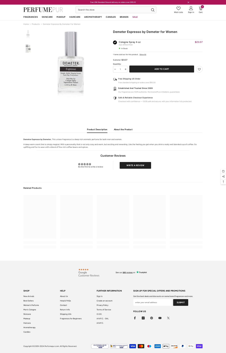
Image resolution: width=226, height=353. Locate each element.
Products (36, 24)
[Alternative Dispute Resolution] (119, 346)
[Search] (116, 9)
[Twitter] (168, 318)
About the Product (123, 129)
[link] (39, 242)
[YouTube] (160, 318)
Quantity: (117, 64)
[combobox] (112, 10)
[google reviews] (88, 272)
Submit (181, 302)
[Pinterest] (151, 318)
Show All (143, 54)
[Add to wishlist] (199, 69)
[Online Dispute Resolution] (100, 346)
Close (188, 2)
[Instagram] (143, 318)
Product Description (97, 129)
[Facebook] (135, 318)
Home (26, 24)
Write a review (135, 165)
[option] (70, 64)
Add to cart (161, 69)
